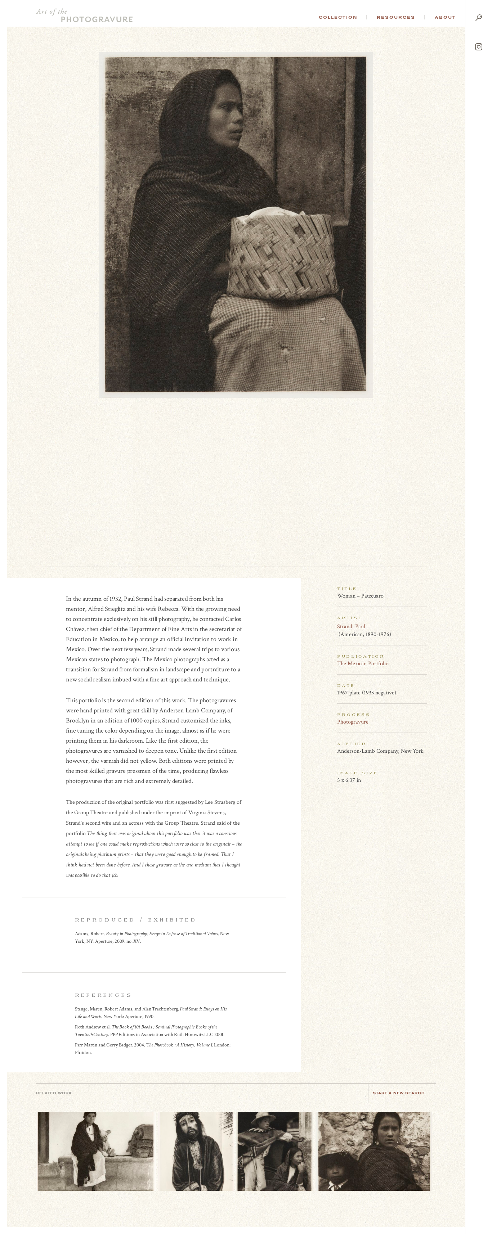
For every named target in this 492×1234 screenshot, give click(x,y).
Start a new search (399, 1093)
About (445, 17)
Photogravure (352, 722)
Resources (396, 17)
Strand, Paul (351, 626)
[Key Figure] (423, 626)
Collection (338, 17)
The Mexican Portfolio (363, 663)
